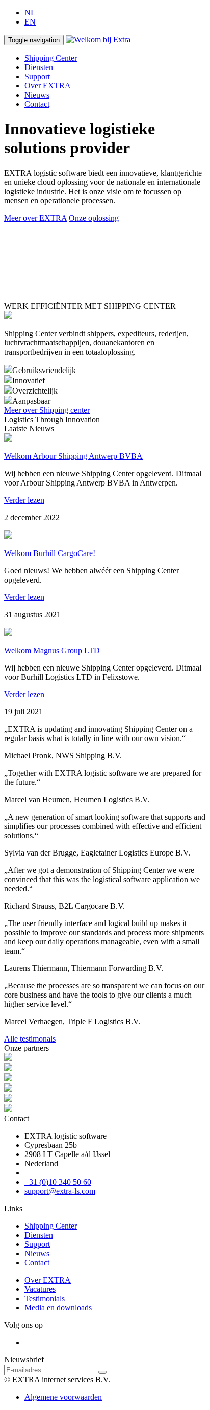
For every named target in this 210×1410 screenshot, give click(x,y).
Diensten (38, 67)
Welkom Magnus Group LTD (52, 650)
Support (37, 76)
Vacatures (40, 1289)
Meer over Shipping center (47, 410)
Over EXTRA (47, 85)
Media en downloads (58, 1307)
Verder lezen (24, 500)
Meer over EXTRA (35, 218)
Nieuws (36, 94)
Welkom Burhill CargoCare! (49, 553)
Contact (36, 104)
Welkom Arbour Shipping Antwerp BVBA (73, 456)
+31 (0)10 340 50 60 (57, 1181)
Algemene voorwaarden (63, 1397)
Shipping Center (50, 58)
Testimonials (44, 1298)
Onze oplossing (94, 218)
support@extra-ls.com (59, 1191)
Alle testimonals (30, 1038)
